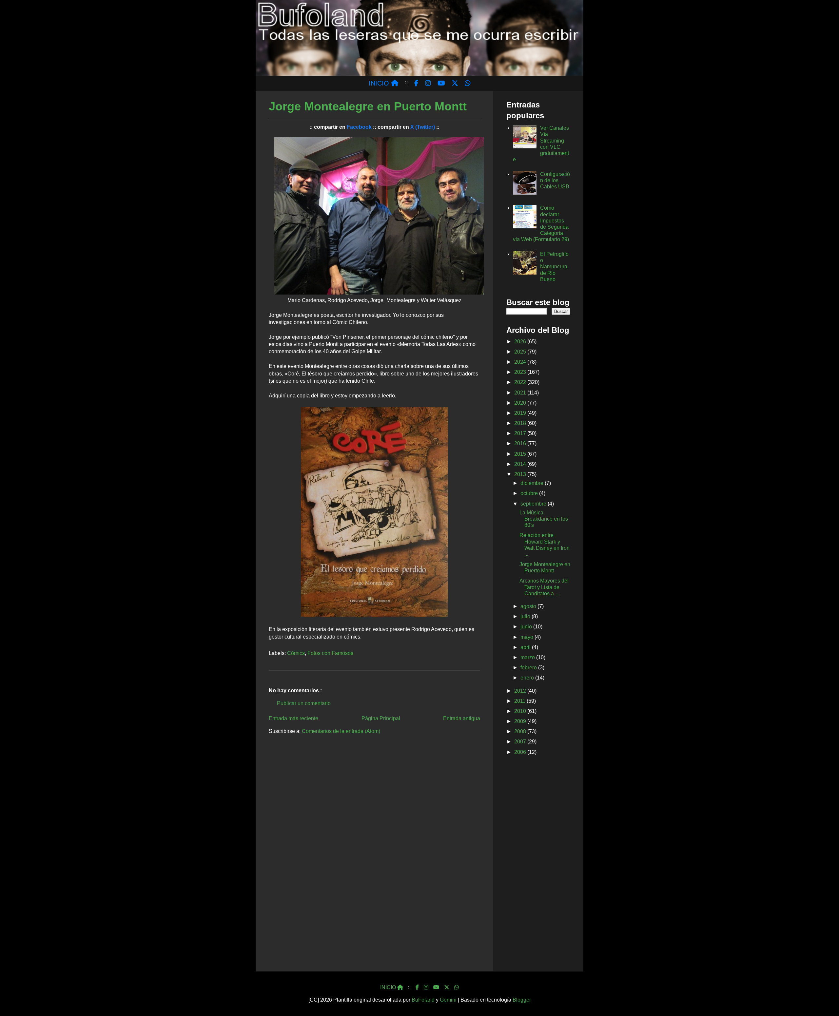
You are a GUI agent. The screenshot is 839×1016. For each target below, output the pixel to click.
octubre (529, 493)
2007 (520, 741)
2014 (520, 464)
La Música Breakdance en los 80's (543, 519)
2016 (520, 443)
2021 (520, 392)
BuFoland (423, 1000)
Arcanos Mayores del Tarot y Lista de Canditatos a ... (544, 587)
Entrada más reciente (293, 718)
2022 (520, 382)
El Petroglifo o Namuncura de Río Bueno (554, 266)
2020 (520, 403)
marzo (528, 657)
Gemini (448, 1000)
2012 (520, 691)
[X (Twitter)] (446, 987)
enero (527, 678)
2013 (520, 474)
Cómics (296, 653)
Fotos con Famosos (330, 653)
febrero (529, 667)
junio (526, 626)
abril (526, 647)
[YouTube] (436, 987)
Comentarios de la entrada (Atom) (341, 731)
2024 (520, 362)
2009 (520, 721)
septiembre (534, 504)
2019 (520, 413)
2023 (520, 372)
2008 (520, 731)
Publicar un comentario (304, 703)
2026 (520, 341)
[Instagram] (426, 987)
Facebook (359, 127)
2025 (520, 352)
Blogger (522, 1000)
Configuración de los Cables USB (555, 180)
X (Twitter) (422, 127)
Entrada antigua (461, 718)
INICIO (380, 83)
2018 (520, 423)
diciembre (532, 483)
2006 (520, 752)
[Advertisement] (538, 864)
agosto (528, 606)
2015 (520, 454)
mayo (527, 637)
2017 (520, 433)
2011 (520, 701)
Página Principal (380, 718)
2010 (520, 711)
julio (526, 616)
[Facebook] (417, 987)
